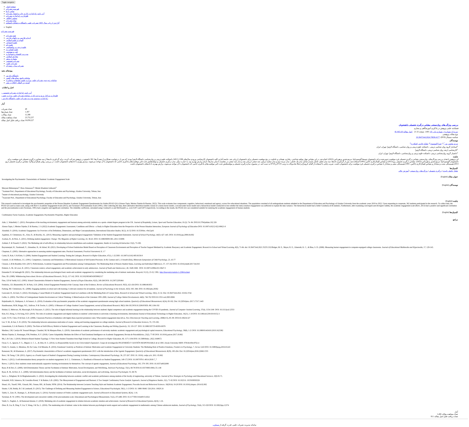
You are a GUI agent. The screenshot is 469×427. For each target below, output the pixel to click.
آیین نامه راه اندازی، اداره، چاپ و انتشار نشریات (25, 14)
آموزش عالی (403, 171)
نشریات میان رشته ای (15, 66)
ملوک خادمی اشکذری (419, 144)
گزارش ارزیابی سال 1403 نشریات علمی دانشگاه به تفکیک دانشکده (32, 23)
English (9, 27)
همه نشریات (11, 36)
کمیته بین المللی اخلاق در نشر (18, 83)
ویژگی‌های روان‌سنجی (419, 171)
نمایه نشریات (11, 21)
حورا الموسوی (436, 144)
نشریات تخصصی (12, 61)
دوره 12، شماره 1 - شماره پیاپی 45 (444, 132)
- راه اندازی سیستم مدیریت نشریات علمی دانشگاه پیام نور (24, 98)
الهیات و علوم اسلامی (14, 40)
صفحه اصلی (11, 7)
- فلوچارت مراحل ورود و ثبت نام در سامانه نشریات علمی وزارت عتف (29, 96)
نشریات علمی (11, 63)
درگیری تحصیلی (435, 171)
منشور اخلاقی (11, 18)
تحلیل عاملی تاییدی (450, 171)
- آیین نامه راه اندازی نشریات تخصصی (16, 93)
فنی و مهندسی (12, 52)
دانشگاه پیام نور (12, 76)
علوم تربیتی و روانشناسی (16, 47)
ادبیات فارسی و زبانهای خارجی (18, 38)
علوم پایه (9, 45)
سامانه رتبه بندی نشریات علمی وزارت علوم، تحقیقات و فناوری (31, 80)
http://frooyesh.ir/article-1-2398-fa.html (175, 272)
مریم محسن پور (451, 144)
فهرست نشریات (12, 9)
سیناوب (216, 425)
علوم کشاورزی (12, 50)
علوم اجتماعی (11, 43)
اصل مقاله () (404, 132)
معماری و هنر (11, 59)
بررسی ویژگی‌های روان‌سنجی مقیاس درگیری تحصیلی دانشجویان (428, 125)
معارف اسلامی (12, 56)
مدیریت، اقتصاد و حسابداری (17, 54)
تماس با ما (10, 11)
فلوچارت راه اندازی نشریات (17, 16)
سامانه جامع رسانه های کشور (18, 78)
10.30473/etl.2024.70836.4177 (428, 137)
